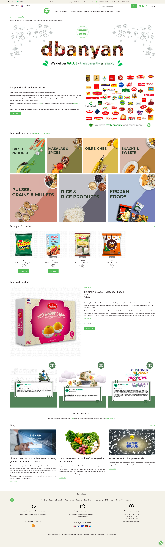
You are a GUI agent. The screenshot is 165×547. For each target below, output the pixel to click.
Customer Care (109, 418)
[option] (82, 47)
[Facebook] (143, 5)
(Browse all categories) (41, 133)
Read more (13, 481)
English (26, 6)
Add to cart (24, 271)
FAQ (40, 104)
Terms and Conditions (83, 500)
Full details (87, 318)
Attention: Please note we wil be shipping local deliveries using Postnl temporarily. (89, 2)
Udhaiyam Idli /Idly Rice (82, 262)
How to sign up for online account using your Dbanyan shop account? (33, 460)
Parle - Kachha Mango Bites (23, 262)
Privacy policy (98, 500)
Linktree (128, 500)
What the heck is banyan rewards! (126, 458)
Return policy (69, 500)
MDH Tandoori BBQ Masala (53, 262)
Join (17, 6)
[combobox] (117, 6)
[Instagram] (146, 5)
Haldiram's (87, 288)
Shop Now (15, 114)
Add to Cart (89, 328)
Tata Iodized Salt (112, 262)
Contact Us (76, 104)
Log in (12, 6)
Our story (43, 500)
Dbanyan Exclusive (20, 226)
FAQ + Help (109, 500)
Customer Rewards (55, 500)
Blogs (13, 425)
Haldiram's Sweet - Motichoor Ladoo (104, 291)
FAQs (72, 418)
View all (152, 227)
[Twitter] (140, 5)
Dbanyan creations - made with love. (82, 534)
